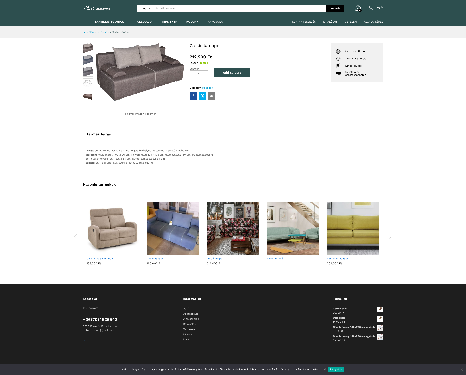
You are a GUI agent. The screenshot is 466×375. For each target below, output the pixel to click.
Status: (194, 62)
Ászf (186, 308)
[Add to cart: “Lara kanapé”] (229, 252)
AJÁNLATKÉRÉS (373, 21)
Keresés (335, 8)
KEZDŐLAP (145, 21)
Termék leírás (98, 134)
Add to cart (232, 72)
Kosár (186, 339)
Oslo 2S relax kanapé (100, 258)
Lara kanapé (214, 258)
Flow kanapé (275, 258)
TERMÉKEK (169, 21)
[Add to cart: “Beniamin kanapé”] (349, 252)
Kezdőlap (88, 32)
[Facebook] (84, 342)
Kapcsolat (189, 323)
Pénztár (188, 334)
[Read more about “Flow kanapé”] (289, 252)
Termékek (103, 32)
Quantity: (194, 69)
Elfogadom (336, 369)
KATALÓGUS (330, 21)
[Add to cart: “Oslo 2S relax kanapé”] (109, 252)
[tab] (98, 135)
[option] (113, 236)
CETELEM (351, 21)
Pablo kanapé (155, 258)
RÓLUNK (192, 21)
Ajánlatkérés (191, 318)
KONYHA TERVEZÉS (304, 21)
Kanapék (207, 87)
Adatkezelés (190, 313)
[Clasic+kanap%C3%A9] (202, 96)
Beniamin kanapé (338, 258)
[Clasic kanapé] (193, 96)
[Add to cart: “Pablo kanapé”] (169, 252)
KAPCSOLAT (216, 21)
